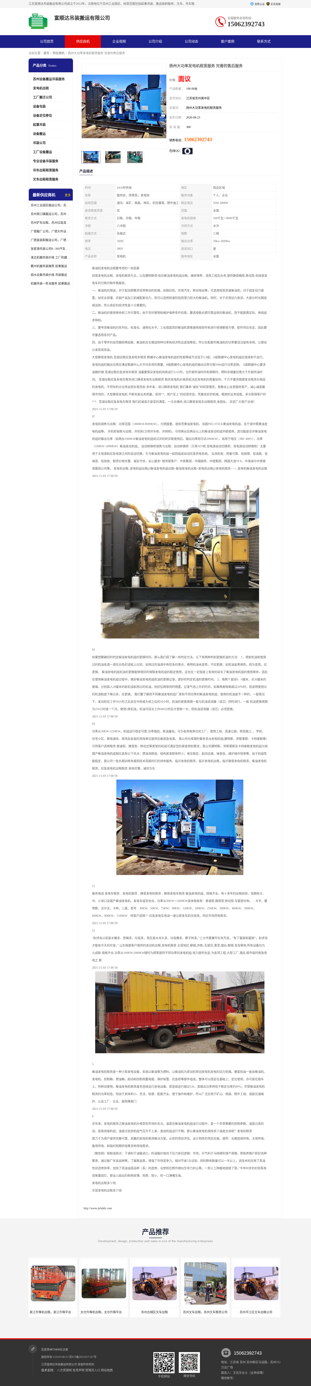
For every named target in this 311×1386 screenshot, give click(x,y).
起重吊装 (39, 124)
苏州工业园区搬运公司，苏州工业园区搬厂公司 (51, 205)
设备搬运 (39, 133)
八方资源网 (64, 1370)
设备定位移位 (42, 115)
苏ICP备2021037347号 (82, 1356)
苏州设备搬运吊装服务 (49, 79)
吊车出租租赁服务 (45, 170)
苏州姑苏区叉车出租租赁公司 (256, 1312)
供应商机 (83, 41)
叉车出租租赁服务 (45, 179)
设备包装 (39, 106)
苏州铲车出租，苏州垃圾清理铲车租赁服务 (51, 222)
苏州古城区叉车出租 (103, 1312)
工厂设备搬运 (42, 152)
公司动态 (191, 41)
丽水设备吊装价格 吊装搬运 (49, 274)
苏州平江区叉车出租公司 (205, 1312)
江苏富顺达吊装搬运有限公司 (59, 1364)
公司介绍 (155, 41)
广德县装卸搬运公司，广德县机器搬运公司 (51, 240)
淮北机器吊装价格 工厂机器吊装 (51, 257)
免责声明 (78, 1370)
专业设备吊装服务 (45, 161)
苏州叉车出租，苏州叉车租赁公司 (154, 1312)
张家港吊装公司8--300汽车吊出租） (51, 248)
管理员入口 (92, 1370)
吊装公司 (39, 143)
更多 (68, 195)
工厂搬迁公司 (42, 97)
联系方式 (264, 41)
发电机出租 (41, 88)
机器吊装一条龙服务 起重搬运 (50, 283)
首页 (46, 53)
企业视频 (119, 41)
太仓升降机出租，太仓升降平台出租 (53, 1312)
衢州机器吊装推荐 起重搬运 (49, 266)
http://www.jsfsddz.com (98, 1208)
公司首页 (47, 41)
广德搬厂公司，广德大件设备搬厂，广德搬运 (51, 231)
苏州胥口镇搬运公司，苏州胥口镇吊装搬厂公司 (51, 214)
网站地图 (107, 1370)
